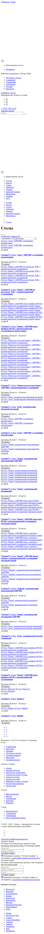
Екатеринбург (11, 894)
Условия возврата (13, 755)
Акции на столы (13, 777)
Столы (8, 185)
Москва (9, 902)
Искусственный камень (16, 818)
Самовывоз (10, 80)
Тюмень (9, 924)
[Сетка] (4, 234)
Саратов (9, 922)
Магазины (10, 758)
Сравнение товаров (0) (10, 236)
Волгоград (10, 889)
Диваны (9, 190)
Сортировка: (6, 238)
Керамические (12, 811)
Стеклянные (11, 813)
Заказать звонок (7, 111)
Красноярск (11, 900)
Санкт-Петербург (13, 920)
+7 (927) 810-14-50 (8, 109)
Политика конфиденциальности (14, 839)
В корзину (5, 264)
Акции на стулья (13, 779)
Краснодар (10, 898)
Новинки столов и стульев (17, 781)
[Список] (2, 234)
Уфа (7, 929)
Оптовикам (10, 84)
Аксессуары (11, 786)
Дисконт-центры (13, 770)
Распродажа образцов (15, 784)
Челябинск (10, 69)
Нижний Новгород (14, 905)
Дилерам (9, 751)
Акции (9, 768)
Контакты (10, 89)
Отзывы (9, 87)
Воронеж (9, 891)
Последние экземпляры (15, 773)
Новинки (10, 803)
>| (6, 736)
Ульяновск (10, 926)
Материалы (10, 194)
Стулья (9, 181)
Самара (9, 918)
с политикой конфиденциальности (25, 858)
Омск (8, 909)
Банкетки (10, 801)
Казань (9, 896)
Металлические (12, 794)
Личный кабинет (13, 760)
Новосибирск (11, 907)
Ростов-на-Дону (12, 915)
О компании (11, 82)
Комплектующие (13, 192)
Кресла (9, 183)
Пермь (8, 913)
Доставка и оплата (13, 78)
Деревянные (11, 798)
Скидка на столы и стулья (16, 775)
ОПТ (8, 198)
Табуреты (10, 187)
